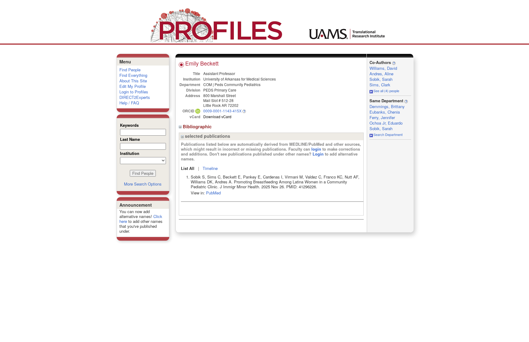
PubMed (213, 193)
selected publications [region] (207, 136)
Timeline (210, 168)
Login (318, 154)
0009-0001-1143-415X (222, 110)
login (316, 149)
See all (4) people (386, 90)
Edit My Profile (132, 86)
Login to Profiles (133, 92)
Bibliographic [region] (198, 126)
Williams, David (383, 68)
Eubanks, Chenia (385, 112)
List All (187, 168)
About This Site (133, 81)
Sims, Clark (380, 85)
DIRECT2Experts (134, 97)
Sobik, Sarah (381, 79)
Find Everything (133, 75)
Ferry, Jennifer (382, 117)
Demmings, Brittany (387, 106)
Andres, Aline (381, 74)
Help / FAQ (129, 103)
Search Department (388, 134)
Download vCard (217, 116)
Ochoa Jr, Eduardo (386, 123)
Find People (130, 70)
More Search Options (143, 184)
